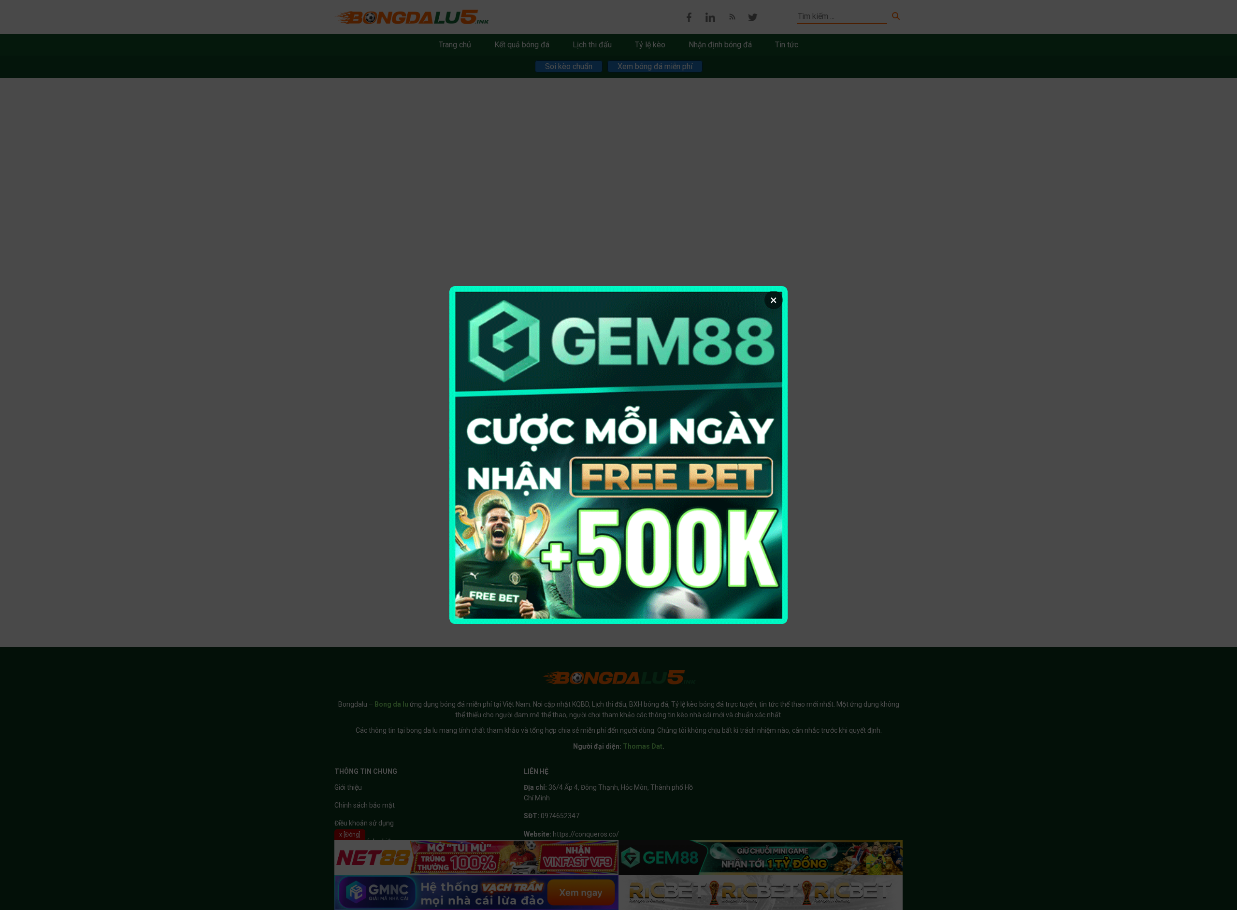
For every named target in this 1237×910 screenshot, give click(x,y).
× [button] (773, 300)
